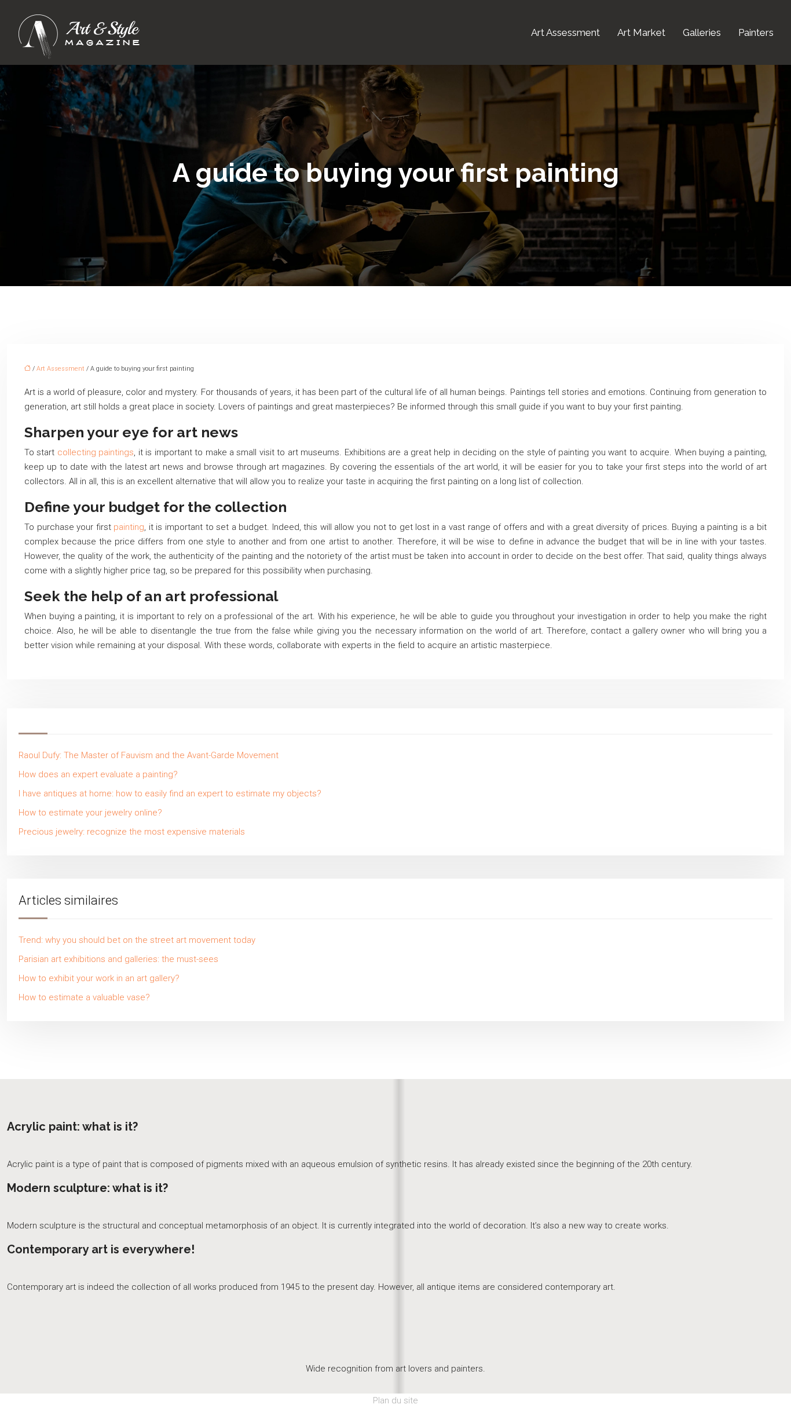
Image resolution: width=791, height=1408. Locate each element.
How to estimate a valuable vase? (84, 997)
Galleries (702, 32)
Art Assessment (565, 32)
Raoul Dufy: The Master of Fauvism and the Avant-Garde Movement (149, 755)
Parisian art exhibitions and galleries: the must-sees (118, 959)
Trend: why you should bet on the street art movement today (137, 940)
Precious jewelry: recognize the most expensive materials (132, 831)
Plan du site (395, 1400)
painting (128, 527)
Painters (756, 32)
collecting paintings (95, 452)
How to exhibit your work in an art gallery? (99, 978)
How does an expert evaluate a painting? (98, 774)
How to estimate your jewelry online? (90, 812)
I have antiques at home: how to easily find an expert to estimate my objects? (170, 793)
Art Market (641, 32)
